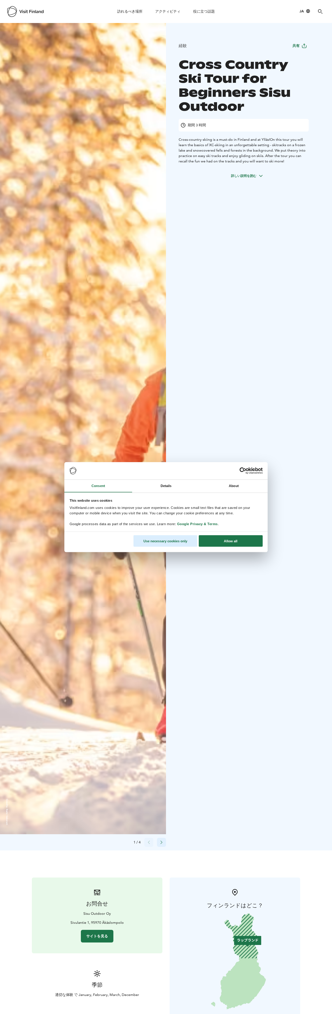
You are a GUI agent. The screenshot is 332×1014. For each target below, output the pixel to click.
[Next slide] (161, 842)
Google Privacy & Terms (197, 524)
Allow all (230, 541)
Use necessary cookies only (165, 541)
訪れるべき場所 (130, 11)
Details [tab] (166, 485)
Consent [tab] (98, 485)
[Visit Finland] (25, 11)
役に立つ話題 (204, 11)
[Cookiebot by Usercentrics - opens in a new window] (243, 470)
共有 (296, 46)
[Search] (320, 11)
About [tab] (234, 485)
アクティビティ (167, 11)
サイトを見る (97, 936)
